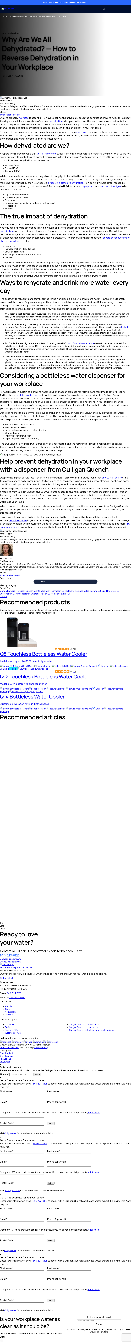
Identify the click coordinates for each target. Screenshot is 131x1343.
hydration (125, 327)
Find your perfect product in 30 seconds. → (71, 2)
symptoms (88, 186)
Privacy (37, 1047)
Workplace (15, 967)
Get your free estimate (10, 958)
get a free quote (18, 520)
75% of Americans (46, 153)
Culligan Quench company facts (84, 1024)
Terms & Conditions (9, 1047)
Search (3, 582)
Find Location (119, 9)
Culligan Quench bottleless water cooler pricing (91, 1030)
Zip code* (4, 1074)
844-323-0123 (10, 955)
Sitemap (44, 1047)
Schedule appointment (10, 961)
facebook (10, 114)
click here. (94, 1112)
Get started (6, 977)
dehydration (56, 121)
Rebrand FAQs (12, 1030)
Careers (9, 1009)
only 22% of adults (112, 477)
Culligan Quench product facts (83, 1027)
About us (9, 1006)
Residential (5, 967)
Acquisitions (11, 1011)
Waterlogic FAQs (13, 1032)
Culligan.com (10, 1133)
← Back (3, 596)
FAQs (7, 1027)
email (17, 114)
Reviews (9, 1014)
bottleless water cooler (28, 395)
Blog (10, 16)
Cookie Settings (26, 1047)
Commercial (26, 967)
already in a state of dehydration (66, 182)
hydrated (24, 117)
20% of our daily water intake (80, 343)
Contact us (10, 1024)
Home (5, 16)
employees (82, 132)
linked (3, 114)
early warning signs (110, 186)
